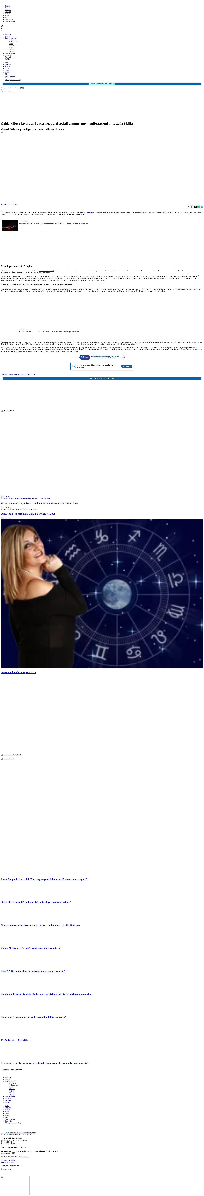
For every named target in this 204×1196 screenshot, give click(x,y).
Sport (7, 15)
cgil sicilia (16, 374)
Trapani (11, 51)
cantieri (10, 374)
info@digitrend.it (25, 1157)
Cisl (111, 289)
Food (7, 17)
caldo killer (4, 374)
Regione (91, 212)
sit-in (27, 374)
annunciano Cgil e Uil (46, 271)
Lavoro (7, 72)
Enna (11, 44)
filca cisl (22, 374)
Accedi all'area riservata (102, 84)
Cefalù (7, 59)
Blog (6, 74)
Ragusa (11, 47)
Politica (7, 14)
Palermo (8, 6)
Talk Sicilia (9, 19)
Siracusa (8, 10)
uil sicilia (32, 374)
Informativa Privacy (7, 1162)
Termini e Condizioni (8, 1160)
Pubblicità (8, 78)
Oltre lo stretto (10, 21)
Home (7, 62)
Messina (12, 46)
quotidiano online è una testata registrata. (19, 1133)
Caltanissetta (13, 42)
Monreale (8, 55)
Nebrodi (8, 57)
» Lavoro (11, 92)
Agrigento (12, 40)
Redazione (6, 204)
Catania (7, 8)
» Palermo (4, 92)
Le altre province (10, 38)
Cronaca (8, 12)
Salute (7, 70)
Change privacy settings (13, 80)
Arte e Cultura (10, 76)
